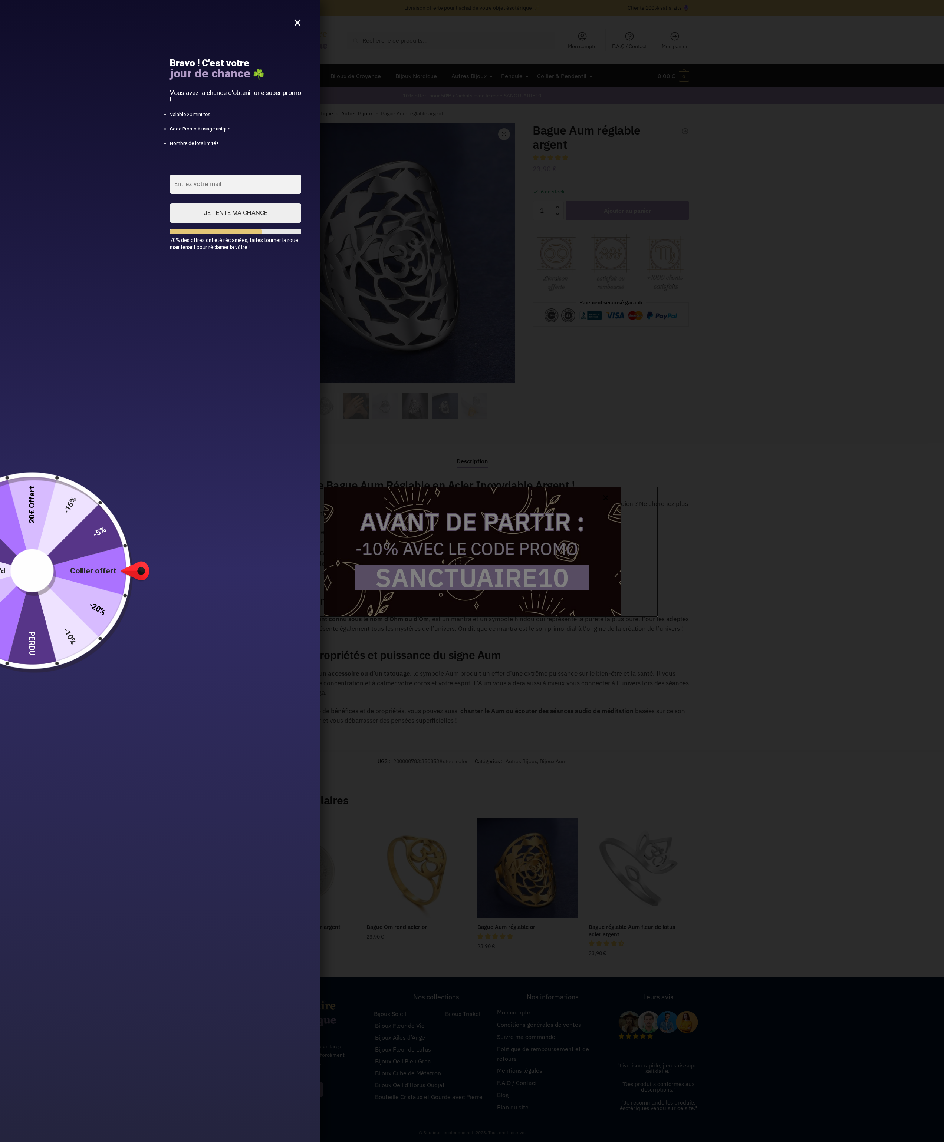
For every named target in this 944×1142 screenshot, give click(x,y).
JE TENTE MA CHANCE (235, 212)
